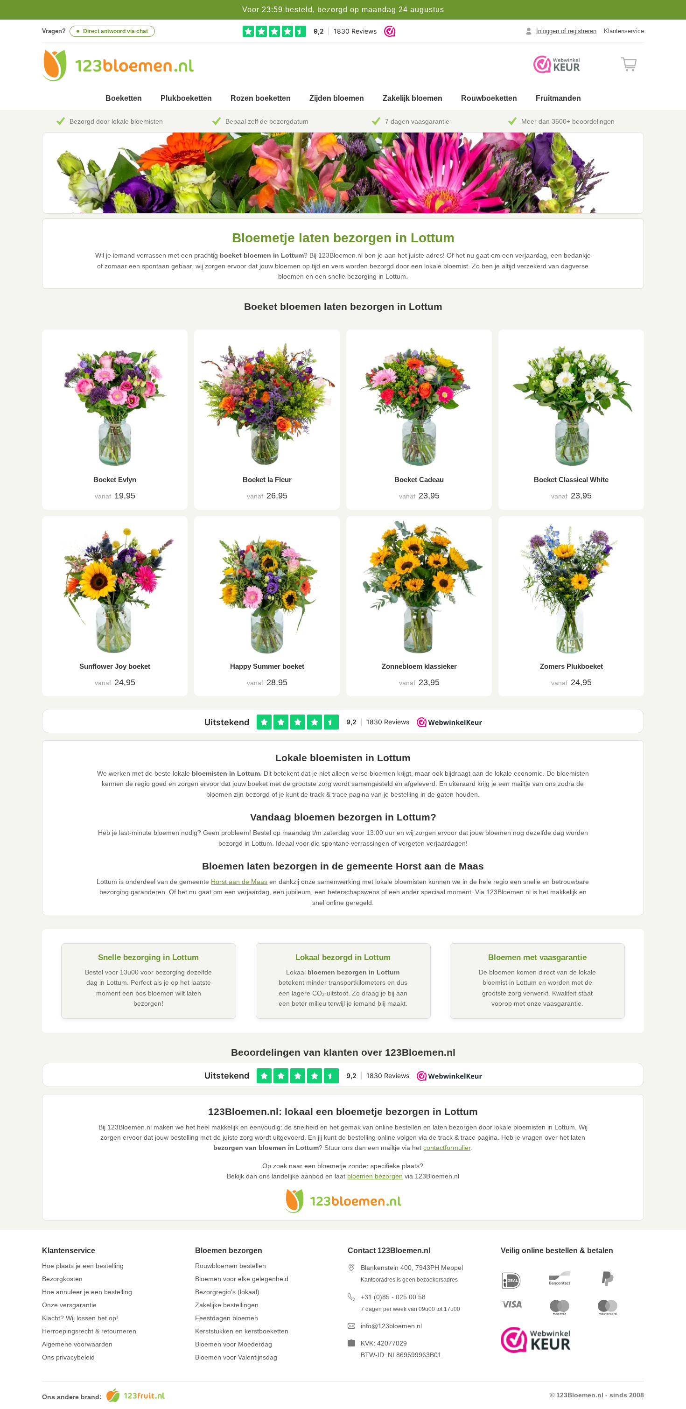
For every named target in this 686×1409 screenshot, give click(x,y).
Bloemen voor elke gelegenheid (241, 1279)
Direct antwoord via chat (115, 31)
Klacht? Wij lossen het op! (80, 1318)
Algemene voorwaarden (77, 1344)
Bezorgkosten (62, 1279)
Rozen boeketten (261, 98)
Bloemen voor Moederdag (233, 1344)
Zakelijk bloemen (412, 98)
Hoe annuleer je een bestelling (87, 1292)
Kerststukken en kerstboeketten (241, 1331)
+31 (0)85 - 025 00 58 (393, 1297)
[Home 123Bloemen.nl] (118, 65)
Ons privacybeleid (68, 1357)
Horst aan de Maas (239, 881)
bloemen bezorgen (375, 1176)
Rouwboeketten (489, 98)
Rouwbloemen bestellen (230, 1265)
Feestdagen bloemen (226, 1318)
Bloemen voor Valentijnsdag (236, 1357)
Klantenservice (624, 31)
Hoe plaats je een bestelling (83, 1265)
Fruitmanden (558, 98)
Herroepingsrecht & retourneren (89, 1331)
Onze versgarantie (69, 1305)
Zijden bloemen (336, 98)
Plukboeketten (186, 98)
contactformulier (446, 1147)
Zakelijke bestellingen (227, 1305)
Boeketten (123, 98)
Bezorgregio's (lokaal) (227, 1292)
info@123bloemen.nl (391, 1326)
